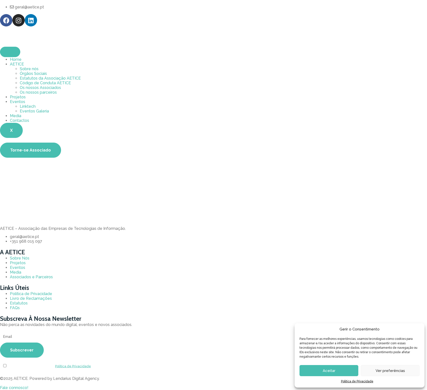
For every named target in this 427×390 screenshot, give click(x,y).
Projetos (18, 97)
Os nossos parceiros (38, 92)
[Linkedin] (31, 20)
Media (15, 115)
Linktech (28, 106)
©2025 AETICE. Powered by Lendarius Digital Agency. (50, 378)
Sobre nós (29, 68)
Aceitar (329, 370)
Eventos (17, 101)
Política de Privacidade (73, 366)
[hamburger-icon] (10, 52)
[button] (14, 387)
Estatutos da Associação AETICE (50, 78)
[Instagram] (18, 20)
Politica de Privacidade (357, 381)
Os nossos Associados (40, 87)
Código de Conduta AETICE (45, 83)
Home (15, 59)
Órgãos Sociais (33, 73)
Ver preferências (390, 370)
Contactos (19, 120)
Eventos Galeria (34, 111)
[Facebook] (6, 20)
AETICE (17, 64)
